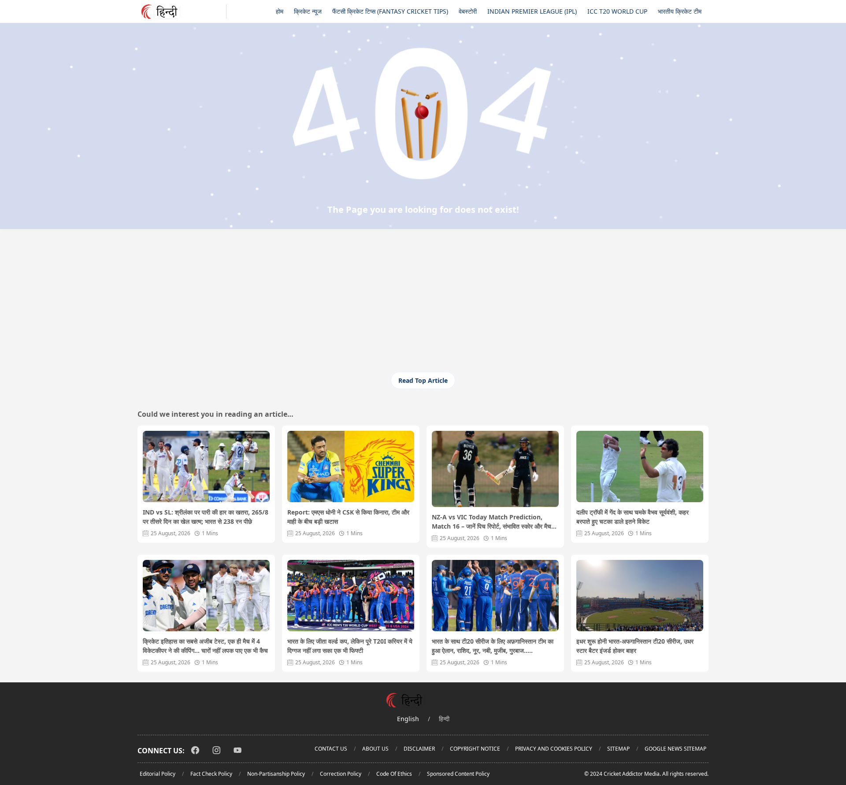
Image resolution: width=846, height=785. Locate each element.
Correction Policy (340, 774)
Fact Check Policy (211, 774)
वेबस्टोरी (468, 11)
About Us (375, 748)
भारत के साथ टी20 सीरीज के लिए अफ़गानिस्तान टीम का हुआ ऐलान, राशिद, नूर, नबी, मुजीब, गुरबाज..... (492, 646)
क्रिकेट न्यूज (308, 11)
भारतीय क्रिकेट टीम (679, 11)
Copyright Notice (475, 748)
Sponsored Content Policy (458, 774)
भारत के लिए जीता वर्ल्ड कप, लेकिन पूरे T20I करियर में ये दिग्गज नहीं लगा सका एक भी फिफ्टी (349, 646)
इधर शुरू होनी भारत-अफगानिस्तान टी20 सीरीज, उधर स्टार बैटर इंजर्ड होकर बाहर (635, 646)
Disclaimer (419, 748)
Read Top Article (423, 380)
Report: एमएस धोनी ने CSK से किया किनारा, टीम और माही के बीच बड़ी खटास (348, 517)
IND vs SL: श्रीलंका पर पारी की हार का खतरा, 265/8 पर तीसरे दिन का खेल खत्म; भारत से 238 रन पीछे (205, 517)
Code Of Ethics (394, 774)
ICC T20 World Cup (617, 11)
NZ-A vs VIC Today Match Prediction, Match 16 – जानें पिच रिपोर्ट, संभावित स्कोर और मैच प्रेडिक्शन (491, 522)
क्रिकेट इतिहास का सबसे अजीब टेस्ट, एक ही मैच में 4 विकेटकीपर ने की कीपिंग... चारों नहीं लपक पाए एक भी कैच (205, 646)
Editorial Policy (157, 774)
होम (279, 11)
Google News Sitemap (675, 748)
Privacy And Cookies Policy (553, 748)
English (408, 719)
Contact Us (331, 748)
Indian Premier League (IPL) (532, 11)
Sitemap (618, 748)
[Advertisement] (423, 305)
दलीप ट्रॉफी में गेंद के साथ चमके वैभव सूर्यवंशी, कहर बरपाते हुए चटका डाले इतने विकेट (632, 517)
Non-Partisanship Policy (276, 774)
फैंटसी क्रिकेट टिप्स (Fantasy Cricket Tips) (390, 11)
